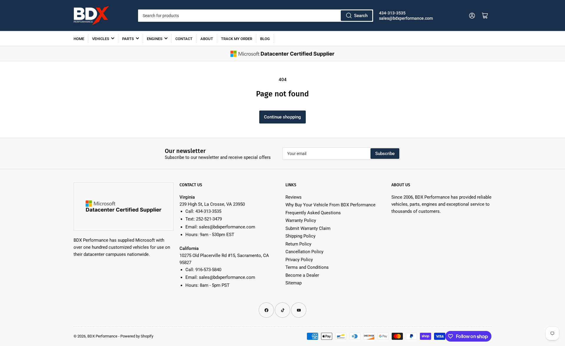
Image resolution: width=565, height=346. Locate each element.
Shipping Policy (300, 236)
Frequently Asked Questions (313, 212)
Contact (183, 39)
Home (79, 39)
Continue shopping (282, 117)
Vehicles (100, 39)
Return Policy (298, 244)
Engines (154, 39)
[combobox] (255, 15)
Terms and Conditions (307, 267)
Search (361, 15)
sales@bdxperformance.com (406, 18)
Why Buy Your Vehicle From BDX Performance (330, 204)
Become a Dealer (302, 275)
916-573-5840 (208, 269)
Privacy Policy (299, 259)
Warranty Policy (300, 220)
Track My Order (236, 39)
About (206, 39)
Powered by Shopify (136, 336)
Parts (128, 39)
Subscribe (385, 153)
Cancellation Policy (304, 251)
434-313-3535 (392, 13)
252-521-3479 (209, 219)
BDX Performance (102, 336)
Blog (265, 39)
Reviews (293, 197)
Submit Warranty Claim (307, 228)
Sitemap (293, 283)
